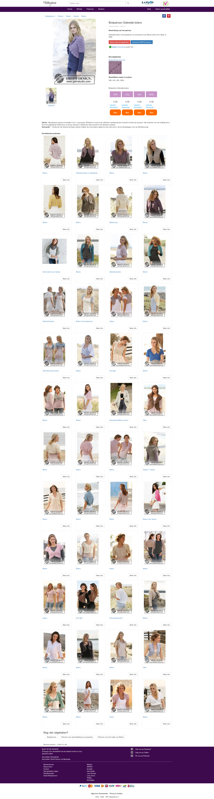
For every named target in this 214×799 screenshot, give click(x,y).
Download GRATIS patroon (141, 42)
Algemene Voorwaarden (99, 793)
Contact (46, 769)
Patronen (90, 9)
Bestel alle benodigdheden (119, 42)
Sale (149, 9)
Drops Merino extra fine (117, 60)
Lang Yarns (91, 775)
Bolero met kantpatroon (84, 321)
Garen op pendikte (162, 9)
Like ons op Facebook (143, 749)
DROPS (89, 767)
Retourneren (47, 767)
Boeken (101, 9)
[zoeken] (128, 3)
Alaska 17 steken (149, 470)
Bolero (45, 173)
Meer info (66, 180)
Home (69, 9)
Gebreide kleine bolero (51, 371)
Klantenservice (48, 764)
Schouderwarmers (116, 618)
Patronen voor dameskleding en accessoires (77, 737)
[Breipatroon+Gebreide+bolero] (163, 16)
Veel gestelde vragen (50, 771)
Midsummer (114, 222)
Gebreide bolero (115, 272)
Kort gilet (113, 371)
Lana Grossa (91, 773)
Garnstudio (91, 771)
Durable (90, 769)
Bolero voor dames (149, 519)
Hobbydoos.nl (50, 16)
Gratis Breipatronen (50, 775)
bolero (112, 321)
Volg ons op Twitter (142, 752)
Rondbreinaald (48, 773)
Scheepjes (90, 780)
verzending (118, 47)
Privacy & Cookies (116, 793)
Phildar (89, 778)
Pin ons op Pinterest (142, 756)
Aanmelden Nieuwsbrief (50, 757)
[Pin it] (168, 16)
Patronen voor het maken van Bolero (111, 737)
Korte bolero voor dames (51, 272)
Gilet (144, 420)
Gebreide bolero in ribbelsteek (86, 173)
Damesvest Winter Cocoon (119, 420)
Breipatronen (51, 737)
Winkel (79, 9)
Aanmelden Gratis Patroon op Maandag (56, 759)
